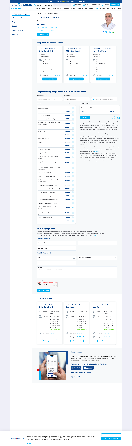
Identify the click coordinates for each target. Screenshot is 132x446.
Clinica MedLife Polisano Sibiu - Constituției (48, 50)
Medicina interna (42, 30)
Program (14, 22)
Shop (86, 4)
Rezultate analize (96, 4)
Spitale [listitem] (50, 8)
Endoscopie (54, 30)
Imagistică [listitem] (72, 8)
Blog (100, 8)
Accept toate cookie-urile (111, 438)
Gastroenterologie (42, 27)
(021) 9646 (96, 151)
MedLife (39, 13)
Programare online (115, 4)
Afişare (29, 443)
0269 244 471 (80, 337)
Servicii (14, 26)
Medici (36, 8)
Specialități (66, 8)
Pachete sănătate (89, 8)
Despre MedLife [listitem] (105, 8)
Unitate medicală (41, 95)
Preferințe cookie (110, 435)
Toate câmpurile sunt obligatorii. (45, 280)
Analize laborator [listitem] (57, 8)
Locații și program (18, 30)
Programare (15, 34)
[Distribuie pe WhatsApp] (113, 32)
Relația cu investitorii (116, 8)
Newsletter (78, 4)
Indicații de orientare (50, 341)
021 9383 (57, 75)
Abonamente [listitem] (80, 8)
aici (96, 235)
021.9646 (77, 377)
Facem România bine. (16, 8)
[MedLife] (22, 4)
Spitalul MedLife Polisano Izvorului (102, 306)
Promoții (96, 8)
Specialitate (67, 95)
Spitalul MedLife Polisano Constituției (75, 306)
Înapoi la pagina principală (21, 14)
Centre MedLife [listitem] (42, 8)
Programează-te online (78, 372)
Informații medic (17, 18)
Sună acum (85, 117)
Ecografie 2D (54, 27)
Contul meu (106, 4)
